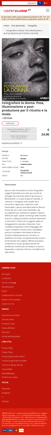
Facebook (6, 388)
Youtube (5, 401)
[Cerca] (40, 3)
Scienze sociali (26, 173)
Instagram (6, 393)
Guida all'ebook (8, 328)
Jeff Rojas (8, 117)
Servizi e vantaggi (9, 282)
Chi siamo (6, 274)
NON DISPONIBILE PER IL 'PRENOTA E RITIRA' (19, 130)
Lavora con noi (8, 303)
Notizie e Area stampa (11, 299)
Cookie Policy (7, 352)
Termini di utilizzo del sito (12, 365)
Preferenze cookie (9, 377)
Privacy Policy (7, 348)
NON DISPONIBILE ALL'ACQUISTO (19, 137)
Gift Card (5, 332)
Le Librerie (6, 278)
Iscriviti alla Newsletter (11, 336)
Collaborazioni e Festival (12, 295)
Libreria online (8, 319)
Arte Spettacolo (18, 25)
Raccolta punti (8, 287)
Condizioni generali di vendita (14, 360)
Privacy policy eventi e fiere (13, 356)
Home (6, 25)
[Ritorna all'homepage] (17, 10)
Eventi (4, 291)
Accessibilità (7, 369)
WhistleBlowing (8, 373)
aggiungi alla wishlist (11, 143)
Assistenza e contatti (10, 315)
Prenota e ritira (8, 323)
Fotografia (32, 25)
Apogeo (23, 158)
